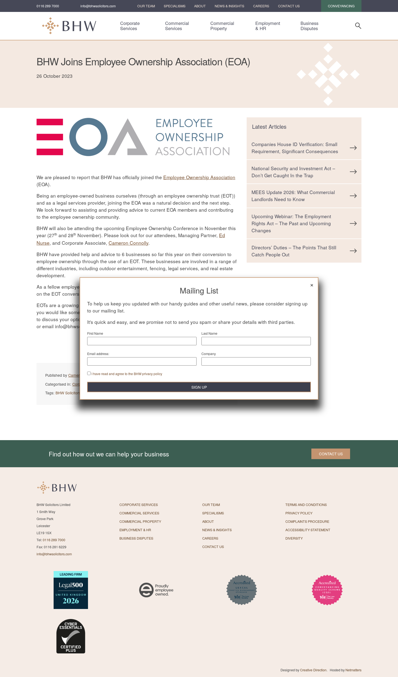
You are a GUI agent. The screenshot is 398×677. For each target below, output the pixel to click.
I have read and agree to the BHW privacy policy (127, 373)
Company (208, 353)
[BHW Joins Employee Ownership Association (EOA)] (137, 170)
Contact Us (289, 6)
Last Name (209, 333)
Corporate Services (130, 25)
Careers (261, 6)
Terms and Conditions (306, 504)
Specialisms (174, 6)
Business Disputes (309, 25)
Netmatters (353, 670)
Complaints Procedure (307, 521)
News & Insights (229, 6)
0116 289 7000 (48, 6)
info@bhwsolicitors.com (98, 6)
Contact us (331, 453)
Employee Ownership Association (199, 177)
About (200, 6)
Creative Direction (313, 670)
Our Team (146, 6)
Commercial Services (177, 25)
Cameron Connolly (128, 242)
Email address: (98, 353)
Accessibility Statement (307, 529)
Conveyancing (341, 6)
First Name (95, 333)
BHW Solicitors (68, 392)
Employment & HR (267, 25)
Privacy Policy (298, 513)
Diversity (294, 538)
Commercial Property (222, 25)
